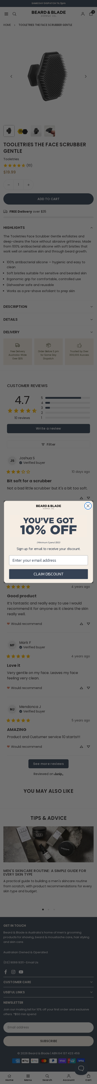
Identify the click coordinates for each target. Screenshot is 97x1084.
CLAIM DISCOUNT (49, 574)
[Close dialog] (88, 506)
